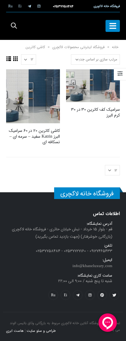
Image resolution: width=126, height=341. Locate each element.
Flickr (53, 295)
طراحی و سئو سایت (41, 331)
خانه (115, 47)
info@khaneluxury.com (92, 266)
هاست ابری (15, 331)
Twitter (114, 295)
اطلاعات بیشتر (76, 79)
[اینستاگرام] (39, 6)
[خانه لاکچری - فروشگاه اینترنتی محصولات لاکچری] (63, 26)
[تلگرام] (29, 6)
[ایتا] (20, 6)
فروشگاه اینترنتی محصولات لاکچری (78, 47)
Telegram (78, 295)
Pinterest (102, 295)
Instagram (90, 295)
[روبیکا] (10, 6)
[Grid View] (15, 58)
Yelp (65, 295)
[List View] (9, 58)
